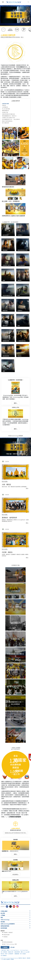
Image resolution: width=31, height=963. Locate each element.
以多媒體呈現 (5, 107)
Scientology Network (14, 950)
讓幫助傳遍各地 (5, 110)
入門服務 (3, 915)
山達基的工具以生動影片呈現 (8, 117)
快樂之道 (2, 953)
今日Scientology (5, 919)
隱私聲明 (28, 958)
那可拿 (6, 953)
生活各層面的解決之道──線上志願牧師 (11, 119)
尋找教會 (5, 936)
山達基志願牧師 (15, 101)
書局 (2, 917)
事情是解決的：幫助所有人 (9, 116)
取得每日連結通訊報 (7, 942)
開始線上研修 (10, 952)
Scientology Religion (24, 950)
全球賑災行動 (5, 112)
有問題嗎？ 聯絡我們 (8, 932)
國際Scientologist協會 (25, 952)
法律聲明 (12, 959)
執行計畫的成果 (5, 123)
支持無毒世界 (10, 953)
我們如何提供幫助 (5, 926)
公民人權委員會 (3, 955)
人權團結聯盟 (16, 953)
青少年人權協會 (23, 953)
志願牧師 (4, 105)
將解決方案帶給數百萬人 (7, 121)
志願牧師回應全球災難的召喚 (8, 114)
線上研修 (3, 913)
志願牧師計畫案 (5, 103)
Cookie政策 (3, 959)
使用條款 (8, 959)
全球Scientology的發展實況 (8, 924)
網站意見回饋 (6, 934)
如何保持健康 (4, 928)
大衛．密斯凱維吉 (4, 952)
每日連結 (3, 921)
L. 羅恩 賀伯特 (3, 950)
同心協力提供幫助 (6, 109)
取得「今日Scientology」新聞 (10, 944)
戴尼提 (8, 950)
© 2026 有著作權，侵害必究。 (14, 958)
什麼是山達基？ (4, 911)
